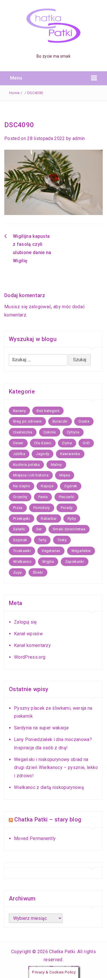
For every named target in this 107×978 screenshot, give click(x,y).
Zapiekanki (74, 561)
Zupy (17, 572)
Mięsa (64, 475)
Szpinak (20, 540)
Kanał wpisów (28, 633)
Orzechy (20, 497)
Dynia (67, 443)
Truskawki (22, 551)
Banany (19, 411)
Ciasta (83, 421)
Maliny (56, 464)
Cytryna (73, 432)
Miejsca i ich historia (31, 475)
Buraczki (60, 421)
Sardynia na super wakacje (41, 728)
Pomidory (41, 508)
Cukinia (49, 432)
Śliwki (38, 572)
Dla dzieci (42, 443)
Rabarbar (49, 518)
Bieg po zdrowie (27, 421)
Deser (18, 443)
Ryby (72, 518)
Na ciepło (21, 486)
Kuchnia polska (26, 464)
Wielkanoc (22, 561)
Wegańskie (81, 551)
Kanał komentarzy (32, 645)
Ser (39, 529)
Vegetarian (51, 551)
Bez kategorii (48, 411)
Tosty (62, 540)
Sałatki (19, 529)
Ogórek (70, 486)
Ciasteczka (22, 432)
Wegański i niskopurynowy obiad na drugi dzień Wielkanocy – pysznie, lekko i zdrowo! (56, 768)
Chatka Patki (62, 951)
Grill (86, 443)
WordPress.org (29, 657)
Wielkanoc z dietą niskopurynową (49, 787)
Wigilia (48, 561)
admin (78, 138)
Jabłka (19, 454)
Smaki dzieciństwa (69, 529)
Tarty (42, 540)
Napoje (47, 486)
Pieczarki (66, 497)
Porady (67, 508)
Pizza (18, 508)
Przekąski (21, 518)
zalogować (40, 306)
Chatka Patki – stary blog (47, 819)
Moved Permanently (35, 838)
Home (14, 93)
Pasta (43, 497)
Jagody (42, 454)
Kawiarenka (70, 454)
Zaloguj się (25, 622)
